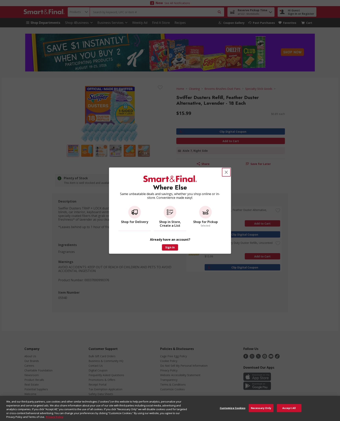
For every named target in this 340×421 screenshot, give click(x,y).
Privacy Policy (54, 417)
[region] (170, 408)
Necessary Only (261, 408)
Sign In (170, 247)
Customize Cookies (232, 408)
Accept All (289, 408)
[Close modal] (226, 172)
